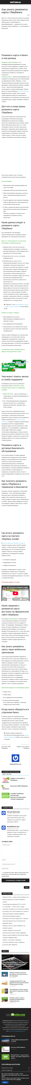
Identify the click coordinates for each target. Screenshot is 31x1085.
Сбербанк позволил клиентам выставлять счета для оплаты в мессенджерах (18, 974)
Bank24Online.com (15, 764)
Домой (3, 6)
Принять (5, 1082)
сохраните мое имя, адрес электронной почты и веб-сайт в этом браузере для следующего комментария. (15, 874)
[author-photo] (15, 762)
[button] (2, 2)
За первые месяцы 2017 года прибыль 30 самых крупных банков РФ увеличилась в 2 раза (19, 982)
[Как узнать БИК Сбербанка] (6, 788)
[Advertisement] (15, 41)
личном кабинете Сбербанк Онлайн (13, 543)
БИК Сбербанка (24, 91)
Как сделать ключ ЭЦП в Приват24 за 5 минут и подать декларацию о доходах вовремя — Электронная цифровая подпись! (16, 914)
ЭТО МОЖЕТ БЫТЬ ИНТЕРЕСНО (11, 772)
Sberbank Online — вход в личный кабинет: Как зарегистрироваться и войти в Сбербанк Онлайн (16, 899)
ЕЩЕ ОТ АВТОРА (7, 774)
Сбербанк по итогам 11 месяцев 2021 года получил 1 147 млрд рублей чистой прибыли (15, 964)
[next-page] (5, 803)
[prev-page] (3, 803)
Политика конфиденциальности (17, 1031)
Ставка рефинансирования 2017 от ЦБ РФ (14, 904)
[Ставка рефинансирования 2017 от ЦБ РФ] (6, 1041)
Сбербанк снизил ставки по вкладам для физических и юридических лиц (17, 999)
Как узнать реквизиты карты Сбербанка (14, 942)
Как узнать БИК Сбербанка (6, 747)
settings (18, 1079)
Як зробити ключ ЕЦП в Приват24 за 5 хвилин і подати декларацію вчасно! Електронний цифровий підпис (15, 921)
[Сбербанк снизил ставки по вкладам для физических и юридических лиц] (5, 999)
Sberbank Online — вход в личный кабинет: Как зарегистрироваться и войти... (20, 1056)
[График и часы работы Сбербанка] (6, 780)
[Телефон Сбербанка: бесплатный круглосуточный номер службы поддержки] (6, 795)
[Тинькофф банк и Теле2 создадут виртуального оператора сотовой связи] (5, 991)
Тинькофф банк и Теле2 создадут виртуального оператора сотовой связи (19, 991)
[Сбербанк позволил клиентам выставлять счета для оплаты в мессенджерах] (5, 974)
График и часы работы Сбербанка (23, 747)
